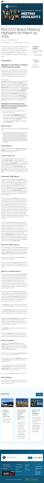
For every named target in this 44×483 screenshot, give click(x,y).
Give (30, 457)
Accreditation (19, 464)
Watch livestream (37, 55)
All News (39, 394)
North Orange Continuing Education (38, 473)
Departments (19, 471)
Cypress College (38, 466)
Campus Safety (19, 466)
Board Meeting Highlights (5, 42)
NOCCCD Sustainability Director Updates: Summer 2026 (6, 413)
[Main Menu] (42, 1)
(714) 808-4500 (5, 468)
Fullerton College (38, 468)
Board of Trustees (36, 67)
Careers (17, 469)
